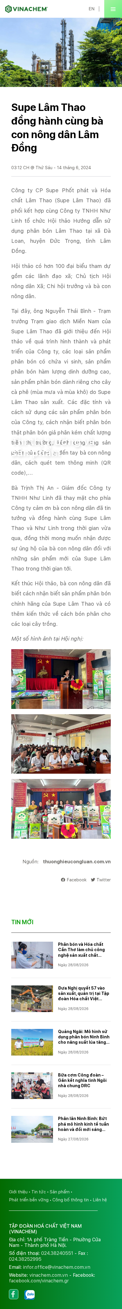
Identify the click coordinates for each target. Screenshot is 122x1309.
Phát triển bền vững (29, 1199)
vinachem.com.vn (48, 1275)
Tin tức (46, 418)
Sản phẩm (60, 1191)
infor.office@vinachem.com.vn (56, 1267)
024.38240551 (57, 1253)
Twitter (104, 879)
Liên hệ (100, 1199)
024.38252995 (25, 1259)
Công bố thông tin (70, 1199)
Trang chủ (21, 418)
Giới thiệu (18, 1191)
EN (91, 9)
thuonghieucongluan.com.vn (77, 861)
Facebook (76, 879)
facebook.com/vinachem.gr (39, 1281)
